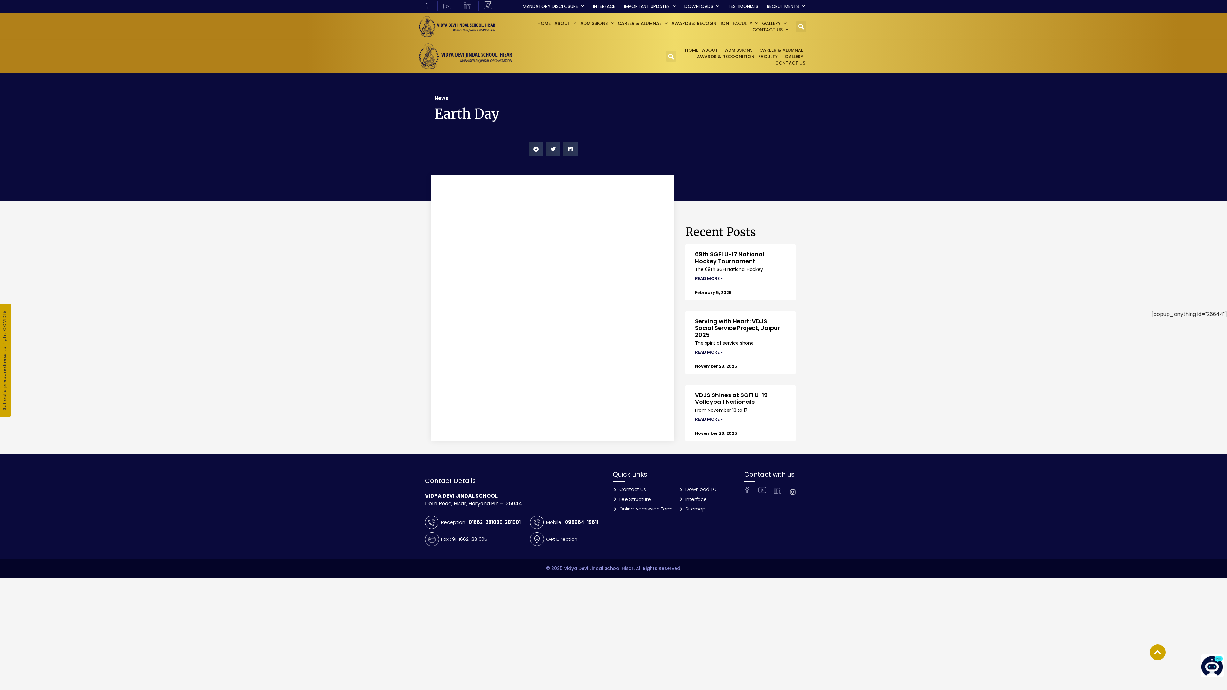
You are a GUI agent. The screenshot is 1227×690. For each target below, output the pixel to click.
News (441, 98)
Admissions (594, 23)
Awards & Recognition (700, 23)
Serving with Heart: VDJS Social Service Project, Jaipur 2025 (737, 328)
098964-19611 (581, 522)
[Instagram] (792, 492)
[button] (801, 26)
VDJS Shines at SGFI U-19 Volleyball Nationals (731, 398)
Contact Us (767, 30)
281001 (513, 522)
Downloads (698, 6)
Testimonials (743, 6)
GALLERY (771, 23)
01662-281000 (486, 522)
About (562, 23)
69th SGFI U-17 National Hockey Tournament (729, 257)
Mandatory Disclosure (550, 6)
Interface (604, 6)
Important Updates (647, 6)
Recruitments (783, 6)
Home (544, 23)
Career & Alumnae (639, 23)
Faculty (742, 23)
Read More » (709, 278)
